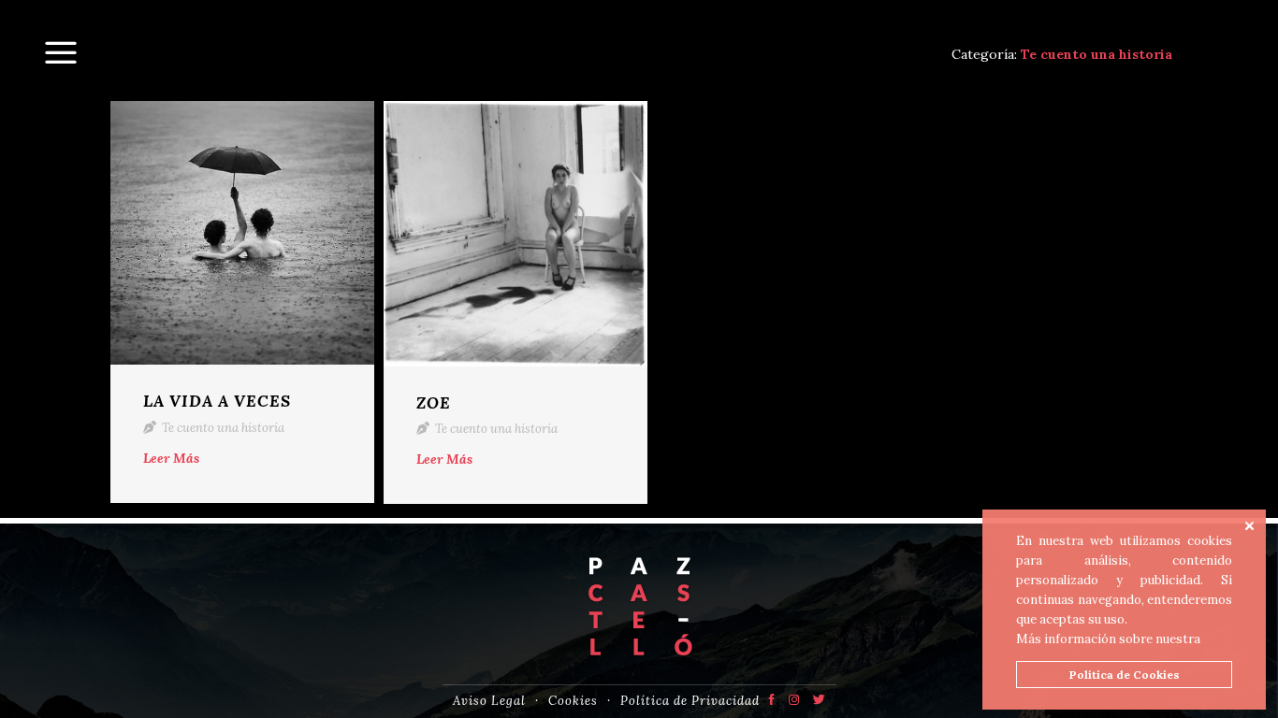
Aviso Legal (489, 701)
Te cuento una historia (221, 428)
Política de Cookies (1124, 675)
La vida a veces (217, 401)
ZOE (433, 403)
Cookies (573, 701)
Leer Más (171, 458)
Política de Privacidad (690, 701)
